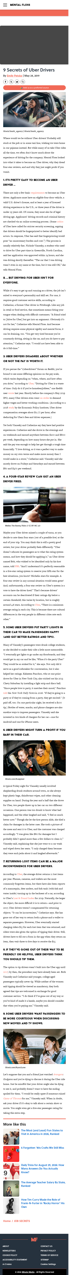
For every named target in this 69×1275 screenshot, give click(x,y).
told (5, 693)
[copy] (23, 82)
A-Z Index (7, 1264)
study (11, 407)
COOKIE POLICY (10, 1255)
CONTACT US (46, 1246)
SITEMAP (45, 1259)
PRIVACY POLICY (48, 1250)
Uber (31, 383)
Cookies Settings (48, 1264)
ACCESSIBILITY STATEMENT (15, 1259)
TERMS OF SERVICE (49, 1255)
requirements (38, 192)
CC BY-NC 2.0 (34, 525)
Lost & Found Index (23, 898)
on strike (44, 398)
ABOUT (6, 1246)
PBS (17, 566)
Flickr (24, 525)
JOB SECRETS (22, 1221)
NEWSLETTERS (9, 1250)
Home (7, 1221)
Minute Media (28, 1272)
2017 (5, 972)
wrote (11, 393)
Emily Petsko (14, 75)
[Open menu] (5, 5)
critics (60, 221)
